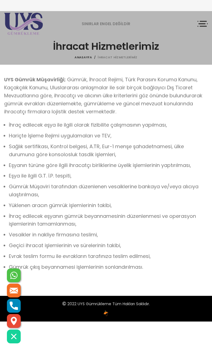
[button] (14, 336)
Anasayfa (83, 57)
